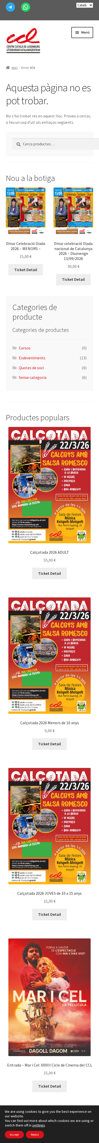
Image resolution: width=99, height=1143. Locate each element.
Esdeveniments (32, 357)
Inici (15, 67)
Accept (14, 1134)
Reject (35, 1134)
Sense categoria (32, 377)
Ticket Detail (25, 269)
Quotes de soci (31, 367)
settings (38, 1125)
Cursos (24, 347)
